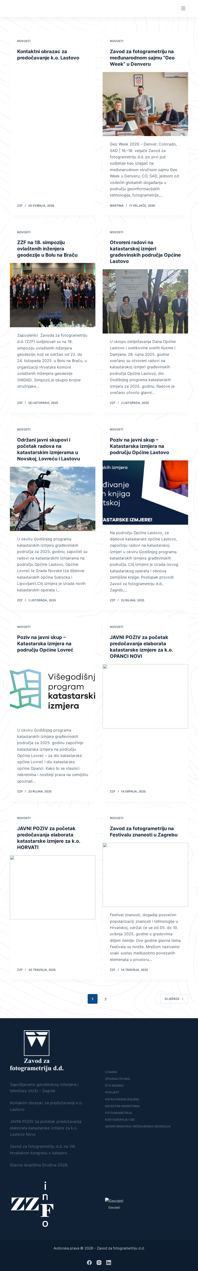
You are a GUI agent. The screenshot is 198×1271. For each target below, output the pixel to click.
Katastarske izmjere (122, 1099)
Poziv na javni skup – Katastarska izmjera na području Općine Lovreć (45, 643)
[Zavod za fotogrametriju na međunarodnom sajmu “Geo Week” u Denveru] (145, 104)
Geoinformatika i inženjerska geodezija (137, 1126)
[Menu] (183, 8)
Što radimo (114, 1085)
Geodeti (114, 1207)
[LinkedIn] (108, 1262)
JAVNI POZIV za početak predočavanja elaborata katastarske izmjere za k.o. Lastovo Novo (45, 1128)
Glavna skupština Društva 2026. (39, 1164)
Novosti (23, 41)
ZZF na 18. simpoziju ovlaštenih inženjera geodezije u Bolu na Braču (47, 249)
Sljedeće (172, 999)
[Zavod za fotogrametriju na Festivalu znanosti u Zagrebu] (145, 875)
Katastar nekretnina (122, 1106)
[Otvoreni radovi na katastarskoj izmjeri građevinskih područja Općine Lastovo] (145, 301)
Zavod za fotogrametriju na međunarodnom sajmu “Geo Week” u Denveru (142, 58)
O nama (111, 1072)
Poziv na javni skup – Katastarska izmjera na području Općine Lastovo (139, 446)
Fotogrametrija (118, 1113)
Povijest (112, 1092)
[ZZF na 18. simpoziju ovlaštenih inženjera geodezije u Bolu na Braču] (52, 295)
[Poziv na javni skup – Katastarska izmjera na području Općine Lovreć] (52, 690)
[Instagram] (99, 1262)
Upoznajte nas (117, 1079)
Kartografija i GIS (120, 1119)
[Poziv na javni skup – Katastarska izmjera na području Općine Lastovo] (145, 492)
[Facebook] (89, 1262)
